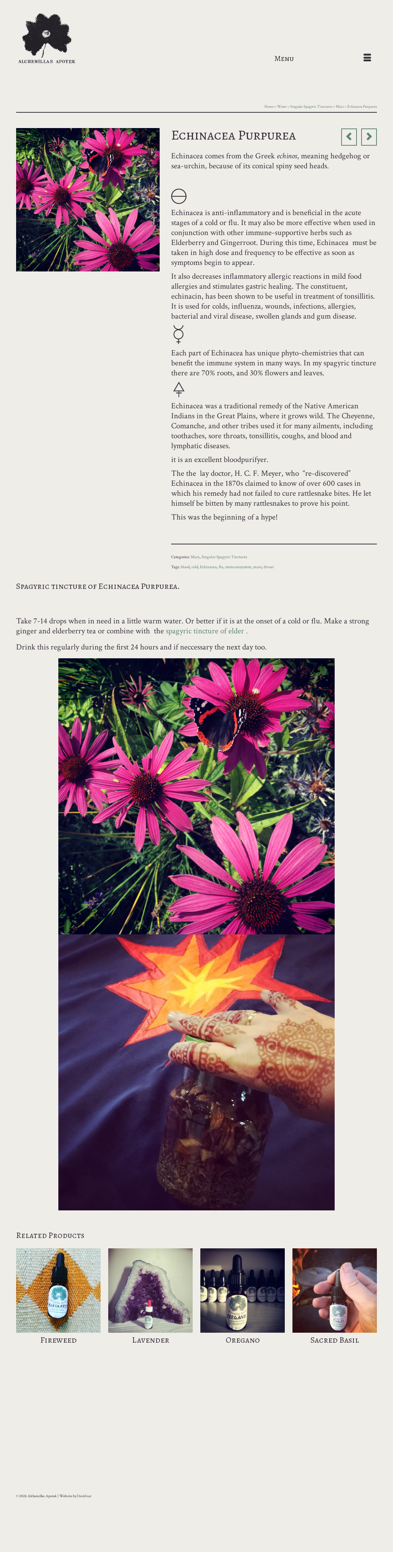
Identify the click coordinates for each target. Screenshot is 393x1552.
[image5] (88, 199)
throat (269, 567)
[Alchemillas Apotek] (72, 39)
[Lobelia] (369, 137)
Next (370, 1306)
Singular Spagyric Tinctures (224, 557)
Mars (195, 557)
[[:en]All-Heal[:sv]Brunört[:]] (349, 137)
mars (257, 567)
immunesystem (238, 567)
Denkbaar (84, 1496)
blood (185, 567)
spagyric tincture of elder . (207, 631)
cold (195, 567)
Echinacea (208, 567)
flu (221, 567)
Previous (23, 1306)
